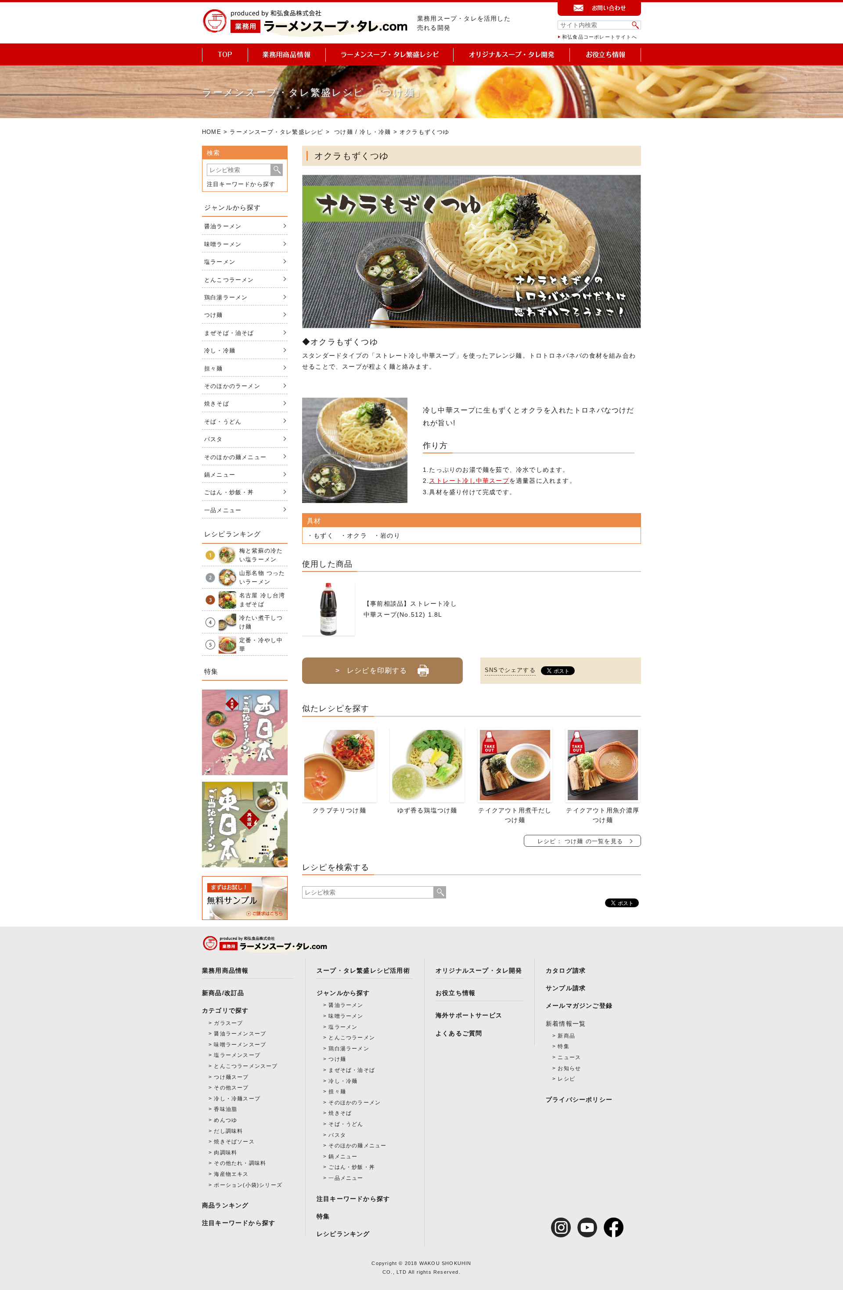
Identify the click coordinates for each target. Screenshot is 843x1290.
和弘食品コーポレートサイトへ (599, 37)
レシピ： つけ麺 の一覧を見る (580, 841)
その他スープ (231, 1088)
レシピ (566, 1079)
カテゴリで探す (225, 1010)
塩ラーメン (219, 262)
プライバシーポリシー (579, 1099)
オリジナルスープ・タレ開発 (479, 970)
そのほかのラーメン (232, 386)
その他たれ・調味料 (240, 1163)
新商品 (566, 1036)
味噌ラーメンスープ (240, 1045)
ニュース (569, 1057)
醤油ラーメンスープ (240, 1034)
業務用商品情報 (225, 970)
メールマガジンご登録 (579, 1005)
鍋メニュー (219, 474)
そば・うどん (222, 421)
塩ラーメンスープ (237, 1055)
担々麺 (213, 368)
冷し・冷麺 (375, 132)
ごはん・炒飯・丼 (229, 492)
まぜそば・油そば (229, 333)
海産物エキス (231, 1174)
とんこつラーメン (229, 280)
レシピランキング (343, 1233)
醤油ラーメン (222, 226)
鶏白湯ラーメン (226, 297)
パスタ (213, 439)
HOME (211, 132)
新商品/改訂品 (223, 992)
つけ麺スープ (231, 1077)
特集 (323, 1216)
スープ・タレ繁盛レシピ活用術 (363, 970)
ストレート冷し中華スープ (469, 480)
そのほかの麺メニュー (235, 457)
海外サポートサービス (469, 1015)
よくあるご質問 (459, 1033)
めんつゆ (225, 1120)
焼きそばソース (234, 1142)
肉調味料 (225, 1153)
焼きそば (216, 403)
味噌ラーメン (222, 244)
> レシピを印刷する (371, 670)
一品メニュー (222, 510)
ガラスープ (228, 1023)
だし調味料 (228, 1131)
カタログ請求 (566, 970)
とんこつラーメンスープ (245, 1066)
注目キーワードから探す (241, 184)
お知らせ (569, 1068)
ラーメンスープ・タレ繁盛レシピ (276, 132)
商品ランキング (225, 1205)
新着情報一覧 (566, 1023)
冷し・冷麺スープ (237, 1099)
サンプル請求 (566, 988)
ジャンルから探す (343, 992)
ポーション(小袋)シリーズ (248, 1185)
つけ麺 (343, 132)
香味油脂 (225, 1109)
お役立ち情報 (456, 992)
